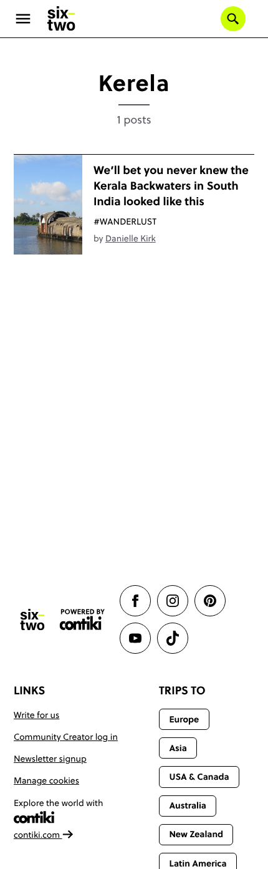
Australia (187, 805)
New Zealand (196, 834)
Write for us (36, 715)
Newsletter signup (50, 758)
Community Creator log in (66, 737)
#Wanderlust (124, 221)
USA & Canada (199, 776)
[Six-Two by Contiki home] (61, 18)
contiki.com (38, 834)
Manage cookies (46, 780)
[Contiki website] (82, 620)
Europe (184, 719)
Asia (177, 748)
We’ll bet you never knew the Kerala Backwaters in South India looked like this (171, 185)
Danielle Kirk (130, 238)
